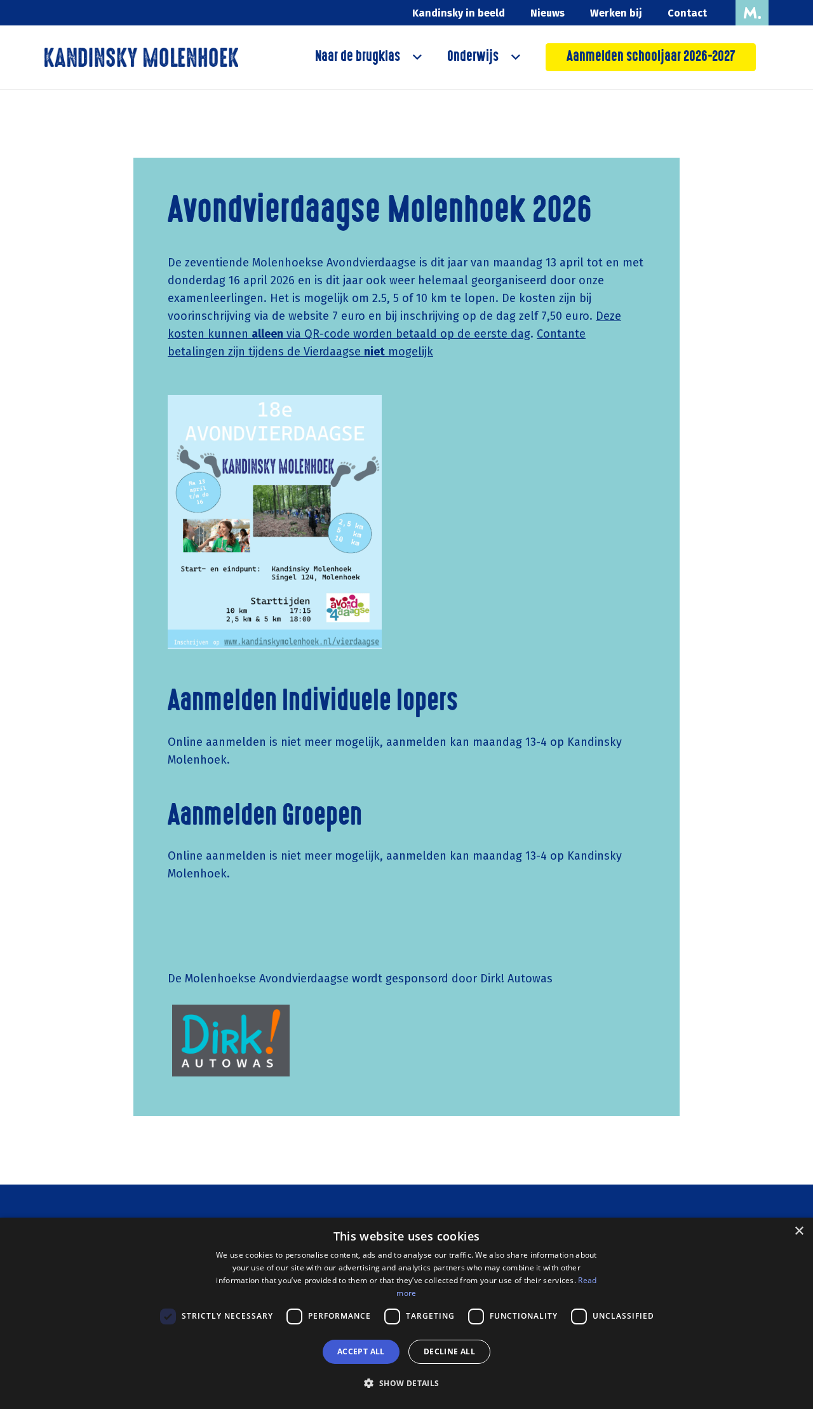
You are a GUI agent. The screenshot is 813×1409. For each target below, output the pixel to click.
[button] (414, 57)
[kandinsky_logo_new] (141, 57)
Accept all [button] (361, 1351)
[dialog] (406, 1313)
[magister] (752, 12)
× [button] (798, 1231)
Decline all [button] (449, 1351)
